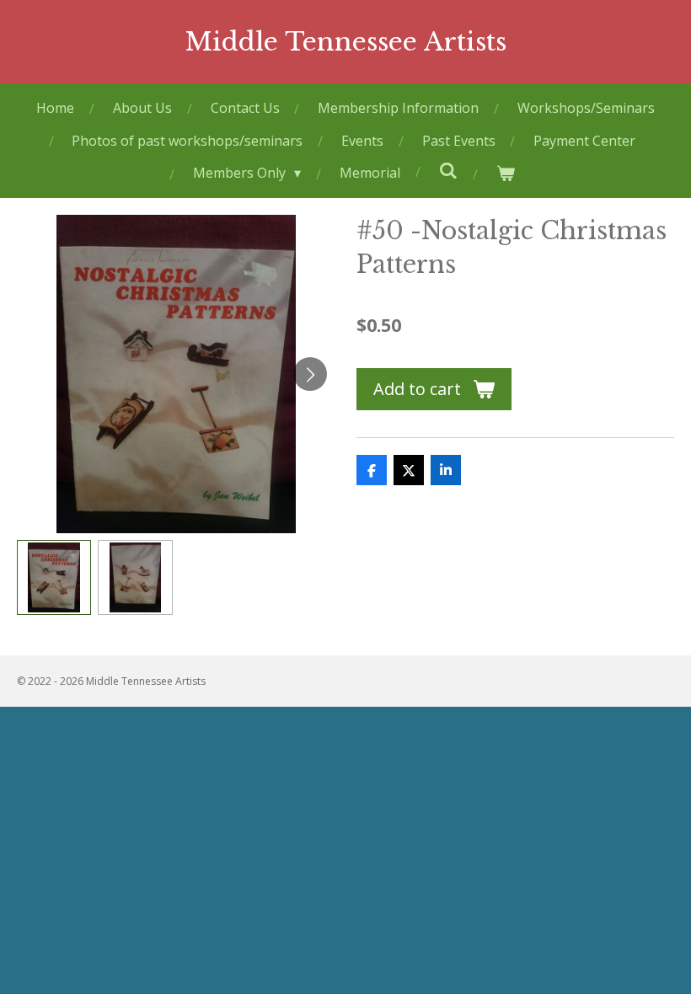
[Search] (447, 170)
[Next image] (310, 374)
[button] (54, 577)
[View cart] (505, 173)
